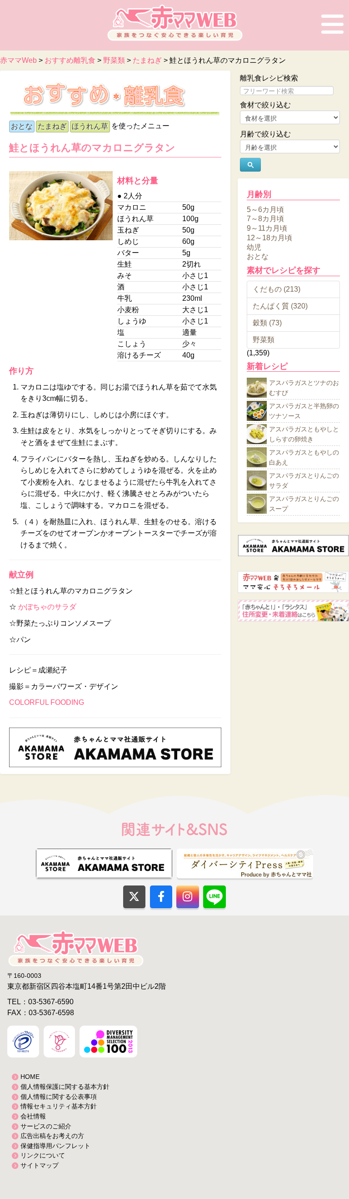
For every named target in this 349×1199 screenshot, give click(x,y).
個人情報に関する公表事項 (58, 1096)
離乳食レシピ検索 (269, 78)
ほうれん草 (90, 126)
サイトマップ (39, 1165)
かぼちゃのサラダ (47, 607)
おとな (22, 126)
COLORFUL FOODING (46, 702)
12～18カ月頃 (269, 238)
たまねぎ (52, 126)
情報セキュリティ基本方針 (58, 1106)
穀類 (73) (267, 323)
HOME (30, 1076)
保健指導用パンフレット (55, 1145)
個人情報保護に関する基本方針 (65, 1086)
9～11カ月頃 (267, 228)
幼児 (254, 247)
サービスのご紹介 (45, 1126)
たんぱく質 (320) (280, 306)
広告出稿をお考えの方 (52, 1135)
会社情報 (33, 1116)
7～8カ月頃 (265, 219)
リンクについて (42, 1155)
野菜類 (263, 340)
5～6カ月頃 (265, 209)
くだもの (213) (276, 289)
